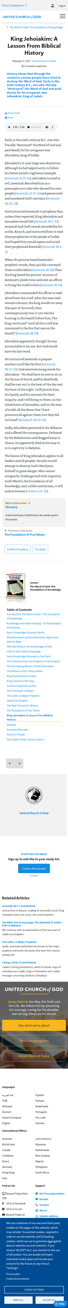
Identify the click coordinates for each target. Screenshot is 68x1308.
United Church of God (44, 61)
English (6, 1123)
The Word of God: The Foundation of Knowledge (36, 27)
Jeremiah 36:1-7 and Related (18, 905)
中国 (4, 1100)
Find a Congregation (13, 5)
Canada (6, 1150)
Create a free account (34, 868)
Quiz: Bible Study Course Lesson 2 (25, 739)
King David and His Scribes (21, 676)
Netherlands (42, 1150)
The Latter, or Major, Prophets (23, 695)
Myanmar (40, 1144)
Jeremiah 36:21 (51, 285)
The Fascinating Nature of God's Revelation (30, 666)
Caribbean (7, 1155)
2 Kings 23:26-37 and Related (19, 962)
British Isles (8, 1144)
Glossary (11, 507)
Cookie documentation (17, 1278)
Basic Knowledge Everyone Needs (25, 632)
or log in (34, 875)
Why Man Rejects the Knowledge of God (29, 646)
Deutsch (6, 1111)
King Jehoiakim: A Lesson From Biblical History (29, 717)
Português (41, 1111)
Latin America (43, 1138)
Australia (7, 1138)
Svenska (39, 1123)
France (5, 1161)
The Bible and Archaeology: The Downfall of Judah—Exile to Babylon (32, 924)
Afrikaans (7, 1106)
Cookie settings (34, 1289)
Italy (4, 1178)
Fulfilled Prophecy (17, 549)
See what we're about (34, 1025)
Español (39, 1095)
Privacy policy (13, 1273)
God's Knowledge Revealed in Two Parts (29, 656)
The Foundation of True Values (25, 534)
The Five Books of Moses (20, 690)
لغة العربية (7, 1095)
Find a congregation (34, 1040)
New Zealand (42, 1155)
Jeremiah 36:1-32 (46, 221)
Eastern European (11, 1117)
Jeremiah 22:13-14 (28, 193)
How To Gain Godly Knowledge (24, 651)
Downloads (13, 112)
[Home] (22, 16)
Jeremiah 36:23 (27, 333)
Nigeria (39, 1161)
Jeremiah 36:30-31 (32, 420)
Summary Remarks (17, 729)
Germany (7, 1166)
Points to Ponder (16, 734)
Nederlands (41, 1106)
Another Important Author (21, 685)
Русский (40, 1117)
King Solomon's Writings (20, 680)
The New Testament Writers (22, 705)
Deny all (18, 1300)
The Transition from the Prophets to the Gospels (33, 661)
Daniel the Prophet (17, 700)
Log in (62, 5)
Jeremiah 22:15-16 (18, 178)
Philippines (41, 1166)
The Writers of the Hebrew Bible (25, 671)
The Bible (40, 549)
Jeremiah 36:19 (42, 270)
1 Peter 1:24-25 (37, 491)
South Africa (42, 1172)
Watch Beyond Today (34, 1056)
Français (39, 1100)
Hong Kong (8, 1172)
